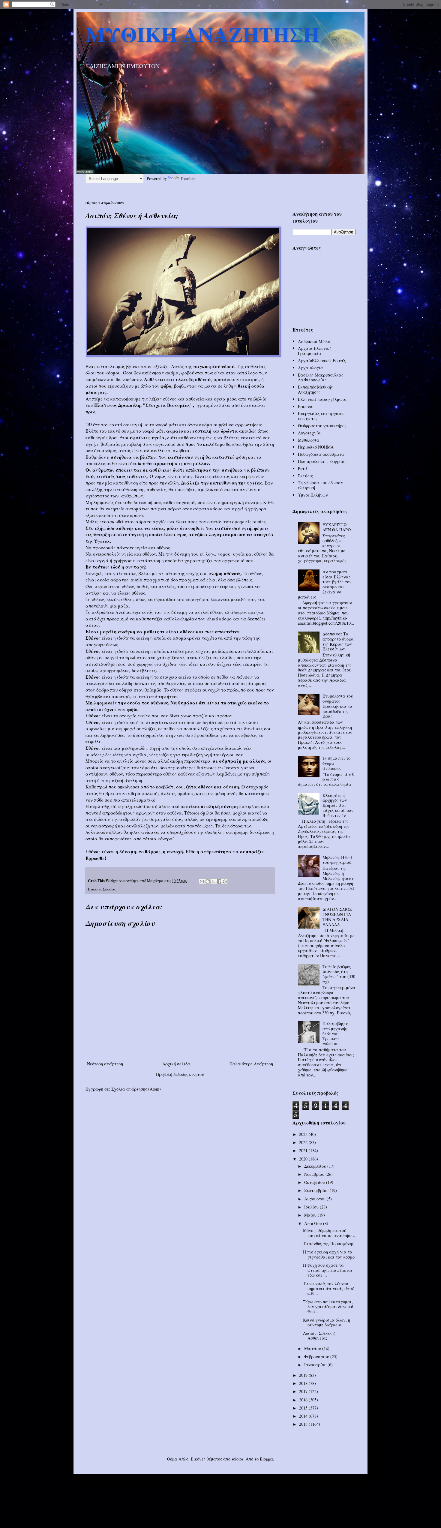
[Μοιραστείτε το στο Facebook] (219, 881)
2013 (304, 1424)
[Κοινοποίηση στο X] (213, 881)
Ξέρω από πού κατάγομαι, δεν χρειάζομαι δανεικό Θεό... (328, 1307)
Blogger (266, 1459)
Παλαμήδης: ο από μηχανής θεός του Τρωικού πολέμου (335, 1033)
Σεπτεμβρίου (317, 1190)
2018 (304, 1383)
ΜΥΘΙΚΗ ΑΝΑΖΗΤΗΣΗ (202, 34)
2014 (304, 1416)
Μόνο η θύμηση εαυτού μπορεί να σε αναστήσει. (329, 1232)
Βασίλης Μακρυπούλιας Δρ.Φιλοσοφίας (320, 377)
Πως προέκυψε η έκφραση (322, 461)
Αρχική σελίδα (176, 1064)
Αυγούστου (315, 1199)
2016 (304, 1400)
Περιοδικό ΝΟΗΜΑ (316, 447)
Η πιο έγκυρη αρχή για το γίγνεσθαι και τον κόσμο (329, 1254)
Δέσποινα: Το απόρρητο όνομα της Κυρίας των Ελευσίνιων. (338, 641)
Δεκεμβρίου (315, 1166)
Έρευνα (305, 406)
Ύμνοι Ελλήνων (313, 495)
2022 (304, 1142)
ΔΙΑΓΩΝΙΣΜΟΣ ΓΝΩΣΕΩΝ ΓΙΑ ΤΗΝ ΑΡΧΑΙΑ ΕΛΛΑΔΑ (337, 916)
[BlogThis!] (208, 881)
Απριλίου (313, 1223)
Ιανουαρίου (316, 1364)
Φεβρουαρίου (317, 1356)
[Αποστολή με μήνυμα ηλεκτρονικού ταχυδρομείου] (202, 881)
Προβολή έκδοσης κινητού (180, 1074)
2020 (304, 1159)
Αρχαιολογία (310, 368)
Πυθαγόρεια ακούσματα (321, 454)
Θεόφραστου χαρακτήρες (322, 425)
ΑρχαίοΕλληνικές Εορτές (322, 360)
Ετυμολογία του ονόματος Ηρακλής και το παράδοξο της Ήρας (337, 706)
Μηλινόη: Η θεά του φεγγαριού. (337, 859)
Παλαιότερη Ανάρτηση (251, 1064)
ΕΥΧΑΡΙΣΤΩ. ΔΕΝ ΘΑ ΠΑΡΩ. (337, 527)
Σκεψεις (109, 889)
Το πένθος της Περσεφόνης (328, 1243)
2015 (304, 1408)
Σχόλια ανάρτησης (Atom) (136, 1089)
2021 (304, 1150)
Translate (187, 178)
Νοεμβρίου (315, 1174)
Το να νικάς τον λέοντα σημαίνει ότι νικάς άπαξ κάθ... (328, 1288)
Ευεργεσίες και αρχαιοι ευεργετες (321, 415)
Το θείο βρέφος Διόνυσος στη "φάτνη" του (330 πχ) (338, 974)
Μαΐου (311, 1215)
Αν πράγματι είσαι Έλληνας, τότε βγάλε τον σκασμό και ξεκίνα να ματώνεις (325, 584)
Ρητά (302, 468)
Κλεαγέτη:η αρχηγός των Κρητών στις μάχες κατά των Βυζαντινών (337, 805)
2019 (304, 1375)
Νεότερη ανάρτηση (105, 1064)
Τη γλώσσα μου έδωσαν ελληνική (320, 485)
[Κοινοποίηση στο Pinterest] (225, 881)
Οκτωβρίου (315, 1182)
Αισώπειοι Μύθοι (314, 341)
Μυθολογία (308, 440)
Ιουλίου (312, 1207)
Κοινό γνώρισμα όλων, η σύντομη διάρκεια (326, 1322)
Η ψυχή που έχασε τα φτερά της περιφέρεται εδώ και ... (327, 1270)
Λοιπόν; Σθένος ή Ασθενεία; (319, 1335)
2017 (304, 1391)
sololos (237, 1459)
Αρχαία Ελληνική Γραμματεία (315, 350)
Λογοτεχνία (309, 433)
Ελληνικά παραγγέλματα (322, 399)
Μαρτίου (313, 1348)
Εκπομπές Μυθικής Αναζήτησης (315, 389)
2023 (304, 1134)
